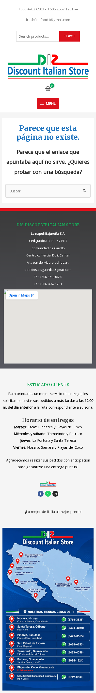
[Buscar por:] (47, 190)
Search (69, 36)
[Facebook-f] (41, 494)
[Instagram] (55, 494)
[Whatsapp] (48, 494)
